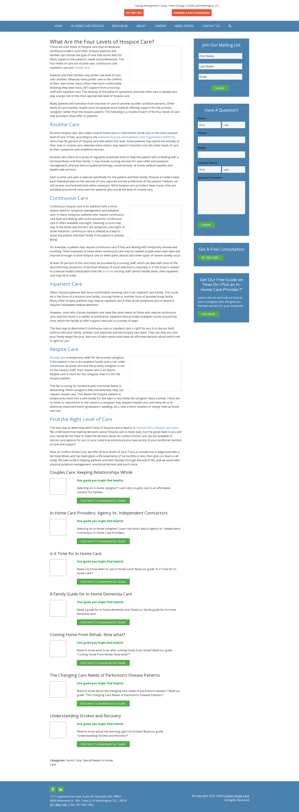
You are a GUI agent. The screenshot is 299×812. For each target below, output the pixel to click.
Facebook (53, 789)
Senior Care (73, 760)
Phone (203, 133)
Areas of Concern (210, 178)
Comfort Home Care (78, 10)
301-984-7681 (210, 258)
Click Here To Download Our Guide (102, 501)
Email (202, 148)
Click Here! (208, 314)
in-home (107, 271)
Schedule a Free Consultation (192, 12)
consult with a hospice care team (157, 428)
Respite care (58, 357)
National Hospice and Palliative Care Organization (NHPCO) (136, 137)
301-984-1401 (134, 12)
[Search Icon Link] (230, 26)
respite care (81, 67)
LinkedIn (61, 789)
